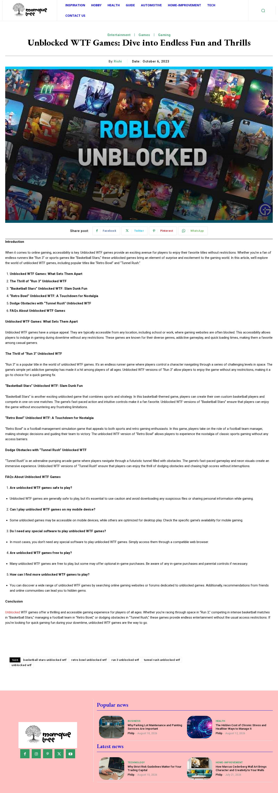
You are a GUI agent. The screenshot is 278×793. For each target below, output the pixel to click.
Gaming (164, 35)
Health (220, 721)
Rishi (118, 61)
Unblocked (12, 612)
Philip (131, 733)
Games (144, 35)
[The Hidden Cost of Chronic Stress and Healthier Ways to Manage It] (199, 727)
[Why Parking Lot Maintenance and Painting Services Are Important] (111, 727)
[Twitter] (59, 754)
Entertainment (119, 35)
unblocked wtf (22, 665)
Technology (136, 762)
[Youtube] (70, 754)
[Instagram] (36, 754)
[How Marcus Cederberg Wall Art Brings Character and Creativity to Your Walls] (199, 768)
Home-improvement (229, 762)
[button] (263, 10)
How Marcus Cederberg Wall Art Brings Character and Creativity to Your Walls (241, 768)
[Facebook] (25, 754)
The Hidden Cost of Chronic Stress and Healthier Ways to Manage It (241, 727)
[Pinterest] (47, 754)
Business (134, 721)
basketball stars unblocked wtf (44, 660)
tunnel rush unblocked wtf (162, 660)
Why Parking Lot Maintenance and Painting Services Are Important (155, 727)
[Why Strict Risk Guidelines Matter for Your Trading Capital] (111, 768)
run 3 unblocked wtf (125, 660)
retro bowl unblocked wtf (89, 660)
